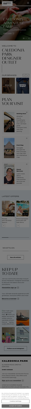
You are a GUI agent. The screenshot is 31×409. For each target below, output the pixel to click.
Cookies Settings (15, 401)
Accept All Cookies (15, 406)
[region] (15, 399)
